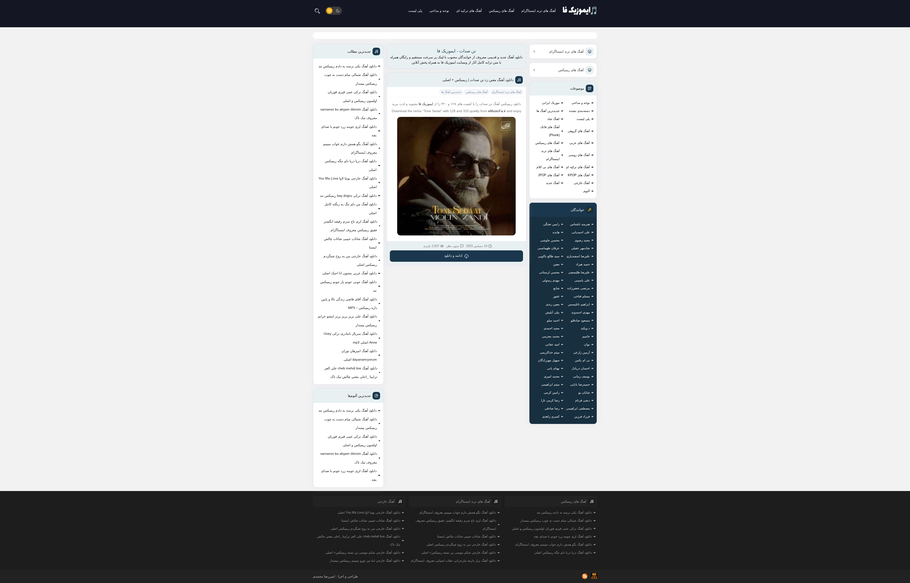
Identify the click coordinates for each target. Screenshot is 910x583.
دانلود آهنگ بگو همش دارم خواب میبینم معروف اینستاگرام (350, 148)
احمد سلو (553, 320)
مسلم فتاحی (581, 296)
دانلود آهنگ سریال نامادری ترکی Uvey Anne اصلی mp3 (350, 338)
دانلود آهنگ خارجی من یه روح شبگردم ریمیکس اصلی (350, 260)
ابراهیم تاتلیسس (579, 304)
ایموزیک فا (426, 104)
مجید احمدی (552, 328)
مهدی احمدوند (580, 312)
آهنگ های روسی (579, 155)
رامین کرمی (552, 392)
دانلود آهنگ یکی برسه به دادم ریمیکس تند (347, 66)
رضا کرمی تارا (550, 400)
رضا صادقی (552, 408)
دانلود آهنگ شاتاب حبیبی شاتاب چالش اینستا (350, 243)
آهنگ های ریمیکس (501, 11)
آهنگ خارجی (582, 183)
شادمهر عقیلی (580, 248)
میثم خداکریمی (550, 352)
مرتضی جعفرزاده (578, 288)
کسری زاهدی (551, 416)
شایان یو (584, 392)
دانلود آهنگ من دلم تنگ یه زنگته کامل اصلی (350, 208)
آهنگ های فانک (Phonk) (550, 131)
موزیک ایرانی (551, 103)
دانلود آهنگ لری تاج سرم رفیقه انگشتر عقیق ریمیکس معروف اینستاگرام (350, 226)
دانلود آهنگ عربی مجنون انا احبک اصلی (349, 273)
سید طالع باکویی (549, 256)
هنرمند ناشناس (580, 224)
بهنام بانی (553, 368)
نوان (587, 344)
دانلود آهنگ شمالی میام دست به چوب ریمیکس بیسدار (350, 79)
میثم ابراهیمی (550, 384)
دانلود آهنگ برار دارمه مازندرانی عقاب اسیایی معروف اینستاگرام (453, 560)
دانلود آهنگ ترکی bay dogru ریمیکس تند (348, 195)
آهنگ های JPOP (549, 175)
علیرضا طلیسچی (579, 272)
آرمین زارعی (581, 352)
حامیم (586, 336)
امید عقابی (552, 344)
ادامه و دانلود (453, 255)
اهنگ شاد (553, 119)
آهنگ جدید (553, 183)
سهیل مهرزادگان (549, 360)
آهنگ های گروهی (579, 131)
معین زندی (553, 304)
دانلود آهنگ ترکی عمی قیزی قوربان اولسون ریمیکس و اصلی (352, 96)
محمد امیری (552, 376)
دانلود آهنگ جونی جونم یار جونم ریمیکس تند (348, 286)
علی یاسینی (582, 280)
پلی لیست (415, 11)
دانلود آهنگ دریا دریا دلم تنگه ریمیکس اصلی (351, 165)
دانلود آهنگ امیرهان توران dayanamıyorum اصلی (359, 355)
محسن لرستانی (549, 272)
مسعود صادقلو (580, 320)
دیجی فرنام (582, 400)
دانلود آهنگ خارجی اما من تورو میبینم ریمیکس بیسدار (365, 560)
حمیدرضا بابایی (580, 384)
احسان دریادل (581, 368)
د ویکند (585, 328)
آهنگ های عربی (579, 143)
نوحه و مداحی (439, 11)
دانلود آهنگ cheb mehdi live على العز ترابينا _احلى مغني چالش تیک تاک (350, 372)
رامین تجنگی (551, 224)
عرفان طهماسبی (548, 248)
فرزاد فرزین (582, 416)
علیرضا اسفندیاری (578, 256)
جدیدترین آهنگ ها (548, 111)
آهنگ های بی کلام (548, 167)
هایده (556, 232)
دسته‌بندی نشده (579, 111)
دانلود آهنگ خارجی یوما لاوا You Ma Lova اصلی (347, 182)
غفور (556, 296)
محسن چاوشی (550, 240)
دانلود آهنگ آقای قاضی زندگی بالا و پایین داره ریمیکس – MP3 (349, 303)
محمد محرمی (551, 336)
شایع (556, 288)
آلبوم (586, 191)
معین (556, 264)
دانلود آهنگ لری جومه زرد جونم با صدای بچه (349, 131)
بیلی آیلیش (552, 312)
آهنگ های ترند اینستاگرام (538, 11)
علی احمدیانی (581, 232)
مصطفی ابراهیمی (578, 408)
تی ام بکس (582, 360)
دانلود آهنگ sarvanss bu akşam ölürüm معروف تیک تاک (348, 113)
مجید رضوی (582, 240)
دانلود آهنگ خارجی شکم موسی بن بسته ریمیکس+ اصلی (458, 552)
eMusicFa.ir (497, 111)
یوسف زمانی (581, 376)
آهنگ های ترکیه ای (469, 11)
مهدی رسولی (551, 280)
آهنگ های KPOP (579, 175)
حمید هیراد (583, 264)
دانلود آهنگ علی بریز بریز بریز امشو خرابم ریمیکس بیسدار (347, 320)
